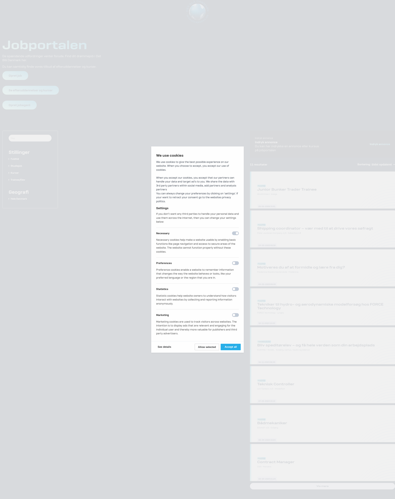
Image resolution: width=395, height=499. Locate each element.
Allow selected (207, 347)
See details (164, 346)
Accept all (231, 346)
